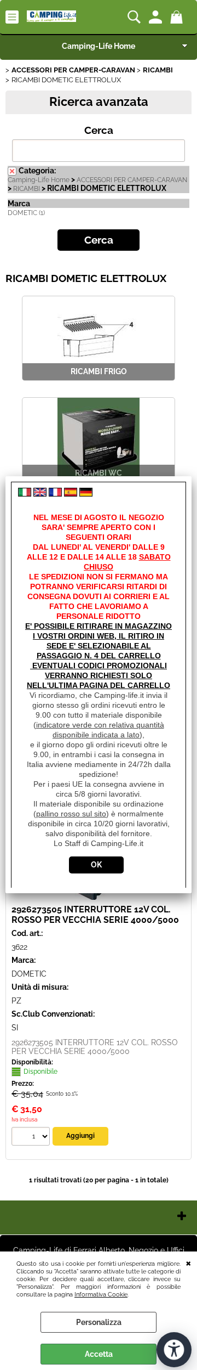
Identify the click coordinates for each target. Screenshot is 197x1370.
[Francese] (55, 493)
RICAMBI (26, 189)
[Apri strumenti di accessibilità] (174, 1349)
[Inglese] (40, 493)
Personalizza (98, 1322)
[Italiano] (24, 493)
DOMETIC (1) (26, 213)
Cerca (98, 130)
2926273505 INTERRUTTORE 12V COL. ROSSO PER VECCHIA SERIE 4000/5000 (95, 914)
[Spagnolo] (70, 493)
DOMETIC (29, 973)
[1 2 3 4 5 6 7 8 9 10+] (32, 1137)
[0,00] (178, 17)
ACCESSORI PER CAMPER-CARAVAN (132, 180)
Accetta (99, 1354)
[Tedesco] (86, 493)
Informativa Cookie (101, 1294)
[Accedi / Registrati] (157, 17)
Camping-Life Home (98, 46)
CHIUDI (189, 1262)
